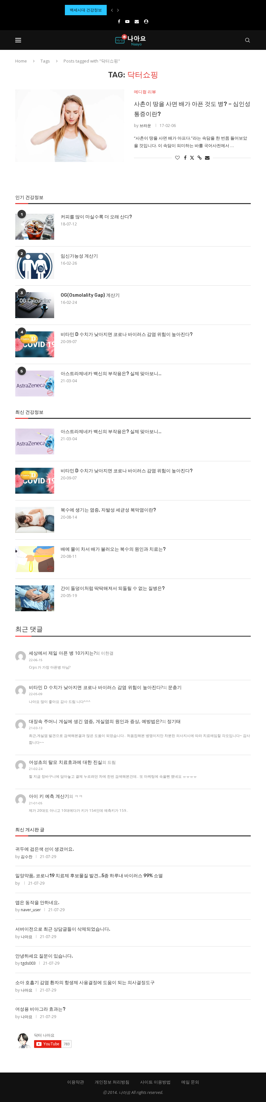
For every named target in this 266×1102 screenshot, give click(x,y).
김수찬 (26, 856)
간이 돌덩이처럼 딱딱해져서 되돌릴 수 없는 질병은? (113, 588)
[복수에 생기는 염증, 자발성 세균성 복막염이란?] (34, 520)
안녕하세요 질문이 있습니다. (44, 956)
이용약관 (75, 1082)
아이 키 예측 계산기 (49, 796)
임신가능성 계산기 (79, 256)
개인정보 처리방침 (112, 1082)
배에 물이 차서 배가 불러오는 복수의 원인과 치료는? (113, 549)
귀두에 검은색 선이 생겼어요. (44, 849)
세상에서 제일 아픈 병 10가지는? (62, 653)
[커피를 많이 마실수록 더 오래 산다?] (34, 227)
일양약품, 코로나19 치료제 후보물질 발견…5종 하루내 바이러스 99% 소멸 (89, 875)
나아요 (26, 936)
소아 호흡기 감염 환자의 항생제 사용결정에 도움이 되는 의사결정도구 (85, 982)
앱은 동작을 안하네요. (37, 902)
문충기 (175, 687)
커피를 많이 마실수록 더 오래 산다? (96, 217)
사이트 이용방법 (155, 1082)
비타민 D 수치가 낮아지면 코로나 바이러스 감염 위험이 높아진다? (127, 334)
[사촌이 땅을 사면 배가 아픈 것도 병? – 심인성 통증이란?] (69, 125)
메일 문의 (190, 1082)
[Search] (247, 40)
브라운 (145, 125)
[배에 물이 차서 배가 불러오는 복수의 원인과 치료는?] (34, 559)
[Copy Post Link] (200, 158)
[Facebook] (119, 21)
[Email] (137, 21)
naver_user (31, 910)
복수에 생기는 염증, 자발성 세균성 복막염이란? (108, 510)
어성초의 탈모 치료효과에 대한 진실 (65, 762)
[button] (112, 10)
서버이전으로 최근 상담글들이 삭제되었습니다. (62, 929)
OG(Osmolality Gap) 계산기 (90, 295)
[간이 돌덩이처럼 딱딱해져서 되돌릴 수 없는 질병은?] (34, 598)
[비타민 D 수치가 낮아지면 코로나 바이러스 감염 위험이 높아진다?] (34, 344)
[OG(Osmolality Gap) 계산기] (34, 305)
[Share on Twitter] (192, 158)
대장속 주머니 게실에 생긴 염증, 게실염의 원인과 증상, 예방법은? (95, 721)
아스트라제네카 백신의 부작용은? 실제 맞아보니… (111, 373)
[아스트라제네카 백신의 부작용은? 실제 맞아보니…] (34, 383)
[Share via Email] (207, 158)
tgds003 (28, 963)
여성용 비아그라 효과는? (40, 1009)
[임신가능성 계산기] (34, 266)
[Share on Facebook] (185, 158)
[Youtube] (127, 21)
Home (21, 61)
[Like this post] (177, 158)
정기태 (174, 721)
